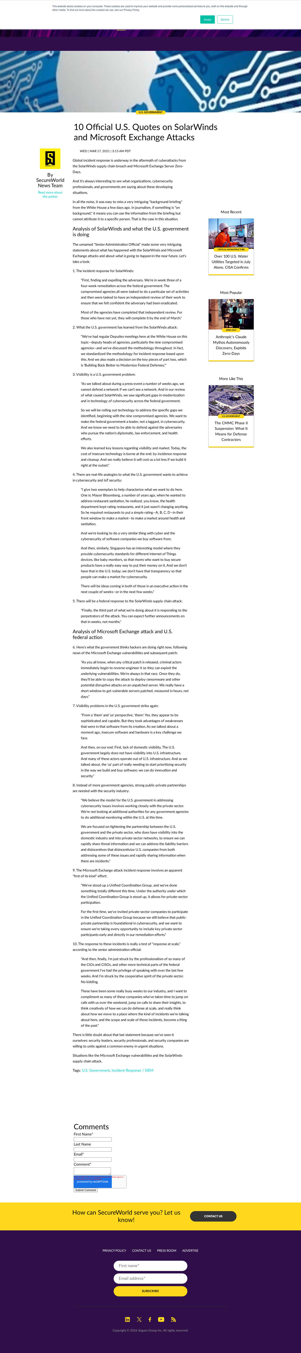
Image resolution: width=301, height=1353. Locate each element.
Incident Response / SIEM (133, 1070)
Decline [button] (225, 19)
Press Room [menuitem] (166, 1250)
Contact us (213, 1216)
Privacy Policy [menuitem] (114, 1250)
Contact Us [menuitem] (141, 1250)
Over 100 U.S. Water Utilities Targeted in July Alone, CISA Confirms (231, 262)
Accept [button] (207, 19)
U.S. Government (96, 1070)
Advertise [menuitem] (190, 1250)
